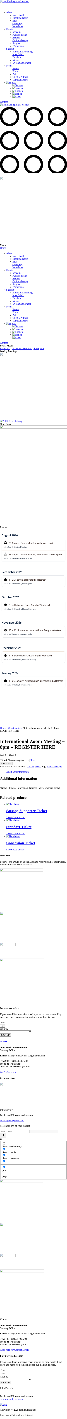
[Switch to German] (17, 85)
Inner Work (18, 54)
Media (9, 65)
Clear (32, 760)
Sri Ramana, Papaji (21, 62)
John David (18, 15)
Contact (3, 1041)
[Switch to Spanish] (17, 88)
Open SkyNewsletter (17, 25)
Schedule (17, 32)
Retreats (16, 37)
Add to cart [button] (19, 817)
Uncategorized (15, 728)
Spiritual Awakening (22, 51)
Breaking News (20, 18)
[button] (33, 7)
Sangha (16, 43)
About (9, 12)
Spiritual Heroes (20, 79)
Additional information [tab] (17, 772)
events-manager (54, 766)
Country (4, 1029)
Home (3, 728)
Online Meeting (20, 40)
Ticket (3, 760)
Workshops (18, 46)
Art (14, 74)
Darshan (16, 57)
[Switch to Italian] (16, 96)
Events (9, 29)
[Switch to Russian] (17, 91)
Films (15, 71)
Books (15, 68)
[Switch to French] (17, 93)
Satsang (10, 48)
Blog (14, 20)
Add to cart (6, 763)
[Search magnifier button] (3, 1135)
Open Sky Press (20, 77)
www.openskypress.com (12, 1399)
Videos (15, 60)
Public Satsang (19, 34)
